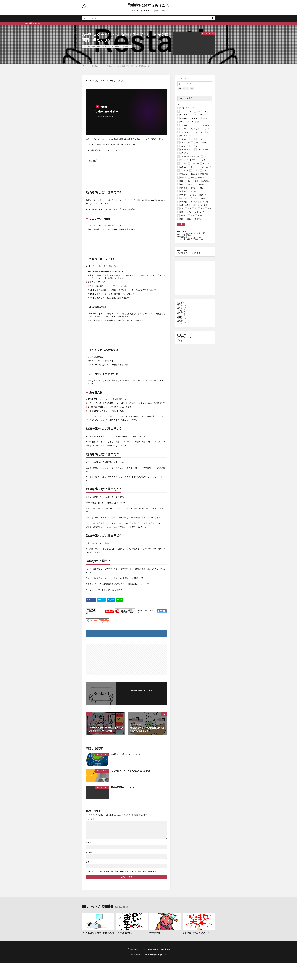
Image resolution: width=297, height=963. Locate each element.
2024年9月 (181, 323)
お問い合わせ (153, 949)
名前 (88, 842)
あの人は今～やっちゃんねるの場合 (190, 239)
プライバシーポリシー (136, 949)
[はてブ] (111, 600)
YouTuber (131, 11)
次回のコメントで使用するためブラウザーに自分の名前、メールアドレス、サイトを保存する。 (123, 871)
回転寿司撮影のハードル (122, 787)
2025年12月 (181, 306)
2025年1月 (181, 317)
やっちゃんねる (125, 46)
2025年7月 (181, 310)
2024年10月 (181, 322)
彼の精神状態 (182, 236)
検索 (180, 224)
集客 (192, 88)
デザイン (185, 88)
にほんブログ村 (95, 612)
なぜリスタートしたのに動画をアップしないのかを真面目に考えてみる (129, 66)
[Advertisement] (126, 175)
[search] (212, 18)
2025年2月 (181, 315)
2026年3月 (181, 304)
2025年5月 (181, 312)
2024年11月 (181, 320)
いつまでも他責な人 (184, 235)
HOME (86, 66)
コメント (90, 819)
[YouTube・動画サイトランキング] (125, 611)
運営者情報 (165, 949)
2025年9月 (181, 309)
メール (89, 852)
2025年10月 (181, 307)
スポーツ (164, 11)
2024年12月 (181, 319)
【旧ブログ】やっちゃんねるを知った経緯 (130, 771)
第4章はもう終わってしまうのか (126, 754)
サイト (88, 862)
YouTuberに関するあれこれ (148, 5)
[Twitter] (101, 600)
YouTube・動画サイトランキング (146, 611)
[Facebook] (91, 600)
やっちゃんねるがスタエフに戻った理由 (192, 233)
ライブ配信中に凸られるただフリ (189, 238)
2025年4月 (181, 314)
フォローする (142, 694)
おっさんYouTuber (144, 11)
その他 (155, 11)
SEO (179, 88)
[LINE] (119, 600)
